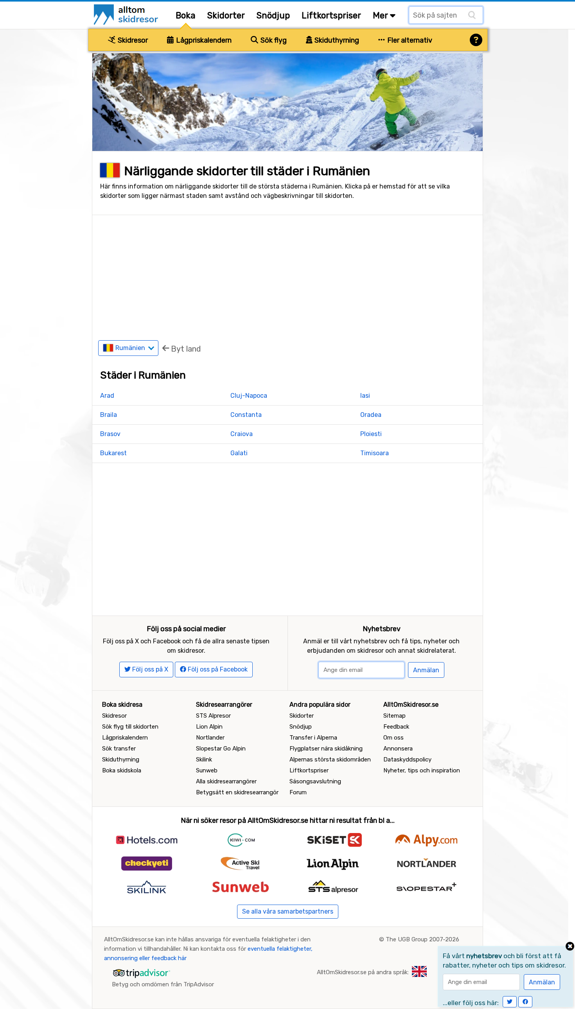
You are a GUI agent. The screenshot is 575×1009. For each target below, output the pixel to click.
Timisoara (374, 453)
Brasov (110, 434)
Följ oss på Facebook (217, 669)
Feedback (396, 726)
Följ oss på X (149, 669)
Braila (108, 414)
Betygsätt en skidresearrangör (237, 792)
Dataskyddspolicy (407, 759)
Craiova (241, 434)
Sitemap (394, 715)
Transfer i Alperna (313, 737)
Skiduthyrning (336, 40)
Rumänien (131, 348)
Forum (298, 792)
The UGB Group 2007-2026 (422, 939)
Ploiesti (371, 434)
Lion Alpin (209, 726)
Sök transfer (119, 748)
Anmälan (426, 670)
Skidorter (226, 15)
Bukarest (113, 453)
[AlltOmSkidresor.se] (127, 14)
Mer (381, 15)
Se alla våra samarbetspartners (287, 911)
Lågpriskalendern (203, 40)
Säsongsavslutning (315, 781)
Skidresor (132, 40)
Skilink (204, 759)
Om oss (393, 737)
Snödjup (273, 15)
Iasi (365, 395)
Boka (186, 15)
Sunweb (206, 770)
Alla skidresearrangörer (226, 781)
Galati (239, 453)
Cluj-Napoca (248, 395)
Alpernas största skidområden (330, 759)
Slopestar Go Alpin (221, 748)
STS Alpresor (213, 715)
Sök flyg (273, 40)
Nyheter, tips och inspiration (421, 770)
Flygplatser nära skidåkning (326, 748)
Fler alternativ (409, 40)
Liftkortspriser (331, 15)
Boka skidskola (121, 770)
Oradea (370, 414)
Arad (107, 395)
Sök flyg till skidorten (130, 726)
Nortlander (210, 737)
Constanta (246, 414)
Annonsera (398, 748)
